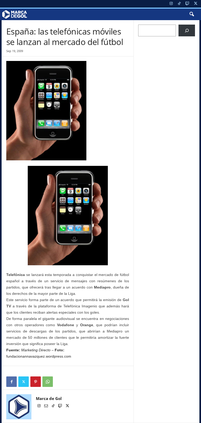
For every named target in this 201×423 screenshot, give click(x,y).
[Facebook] (11, 381)
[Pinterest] (35, 381)
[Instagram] (171, 4)
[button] (191, 14)
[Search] (186, 30)
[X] (195, 4)
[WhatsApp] (47, 381)
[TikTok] (179, 4)
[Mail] (46, 406)
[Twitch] (187, 4)
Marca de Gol (49, 398)
